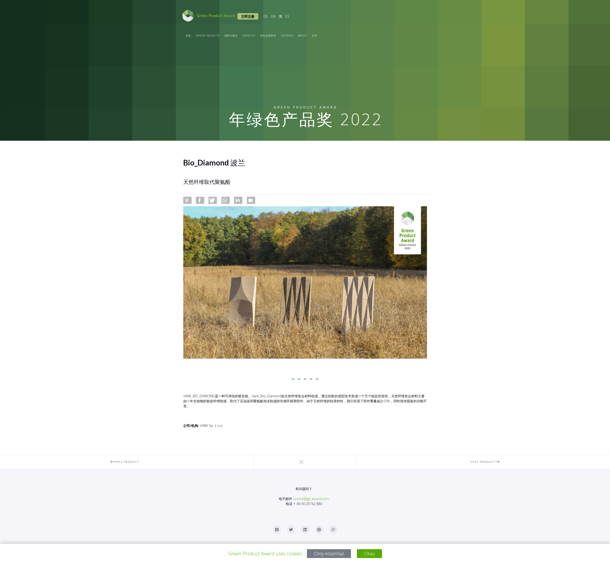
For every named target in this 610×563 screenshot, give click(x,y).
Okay (369, 553)
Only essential (329, 553)
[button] (187, 200)
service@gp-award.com (311, 498)
